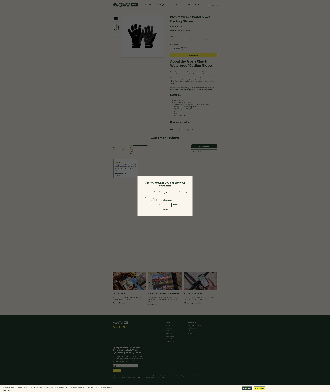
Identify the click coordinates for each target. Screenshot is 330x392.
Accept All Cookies (259, 388)
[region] (165, 388)
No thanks (165, 209)
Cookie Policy (6, 390)
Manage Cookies (247, 388)
